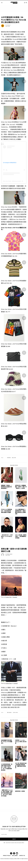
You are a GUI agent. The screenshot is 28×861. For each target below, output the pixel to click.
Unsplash (15, 597)
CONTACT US (22, 855)
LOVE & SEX (15, 712)
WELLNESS (9, 712)
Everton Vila (8, 597)
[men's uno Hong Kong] (14, 2)
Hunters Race (9, 683)
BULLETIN (14, 457)
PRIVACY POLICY (7, 855)
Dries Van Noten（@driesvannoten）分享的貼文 (15, 181)
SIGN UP (14, 839)
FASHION (9, 457)
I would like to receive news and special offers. (14, 842)
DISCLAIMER (15, 855)
